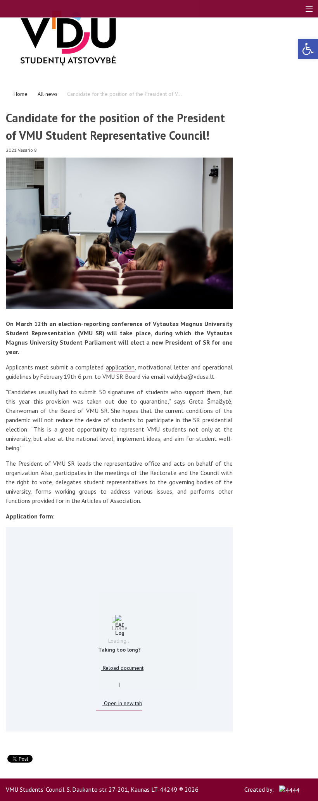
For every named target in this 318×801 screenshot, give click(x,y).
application (120, 367)
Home (21, 93)
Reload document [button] (122, 667)
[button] (308, 49)
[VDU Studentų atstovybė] (95, 38)
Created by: (259, 789)
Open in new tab (122, 703)
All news (47, 93)
